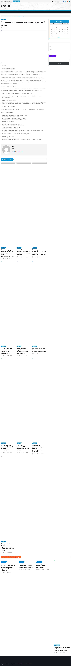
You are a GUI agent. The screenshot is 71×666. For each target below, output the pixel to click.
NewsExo (23, 664)
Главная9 (8, 12)
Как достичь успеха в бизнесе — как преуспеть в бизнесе (39, 349)
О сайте (15, 12)
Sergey (39, 569)
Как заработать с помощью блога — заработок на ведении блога (7, 350)
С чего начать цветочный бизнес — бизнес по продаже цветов (23, 447)
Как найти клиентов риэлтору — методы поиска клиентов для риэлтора (23, 252)
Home (3, 12)
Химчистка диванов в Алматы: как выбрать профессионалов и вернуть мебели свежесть (8, 567)
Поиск (52, 56)
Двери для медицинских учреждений (40, 565)
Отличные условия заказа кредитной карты (15, 16)
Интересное (22, 12)
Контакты (45, 12)
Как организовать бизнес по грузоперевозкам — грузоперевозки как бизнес (7, 547)
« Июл (59, 37)
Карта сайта (37, 12)
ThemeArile (29, 664)
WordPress (18, 664)
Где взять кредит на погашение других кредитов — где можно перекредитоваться (7, 253)
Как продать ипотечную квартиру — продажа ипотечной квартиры (39, 252)
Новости (51, 46)
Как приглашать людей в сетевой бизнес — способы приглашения (22, 350)
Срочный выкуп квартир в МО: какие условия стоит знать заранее (62, 648)
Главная (3, 16)
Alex (4, 28)
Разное (50, 49)
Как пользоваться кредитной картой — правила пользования (8, 447)
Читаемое (29, 12)
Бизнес (5, 5)
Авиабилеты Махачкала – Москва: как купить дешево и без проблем (27, 565)
